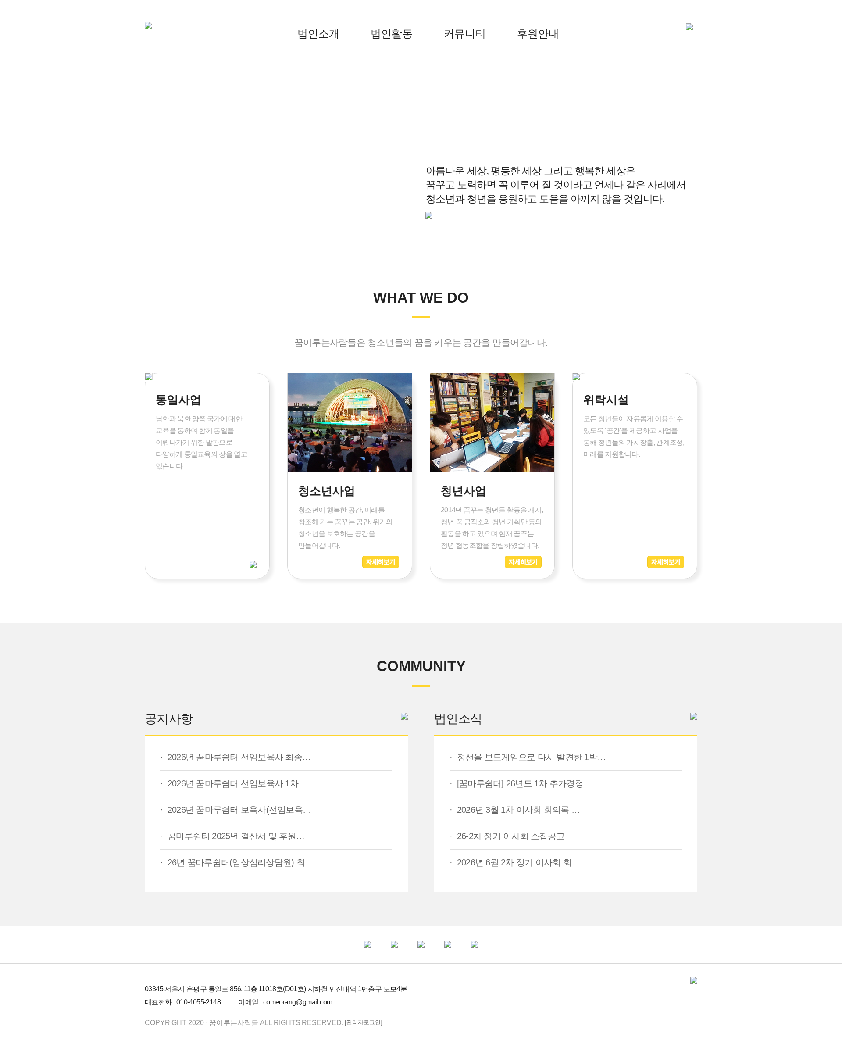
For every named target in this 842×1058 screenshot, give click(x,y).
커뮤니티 (465, 33)
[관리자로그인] (363, 1022)
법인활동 (392, 33)
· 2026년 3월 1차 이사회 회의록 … (515, 810)
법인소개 (318, 33)
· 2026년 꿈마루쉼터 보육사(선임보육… (235, 810)
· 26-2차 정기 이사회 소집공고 (507, 836)
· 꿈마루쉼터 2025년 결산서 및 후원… (232, 836)
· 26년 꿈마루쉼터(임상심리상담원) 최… (236, 862)
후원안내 (538, 33)
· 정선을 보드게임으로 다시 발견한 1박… (528, 757)
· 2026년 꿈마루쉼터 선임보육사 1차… (233, 783)
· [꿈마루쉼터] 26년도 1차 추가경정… (521, 783)
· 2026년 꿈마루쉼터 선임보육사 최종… (235, 757)
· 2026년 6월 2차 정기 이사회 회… (515, 862)
